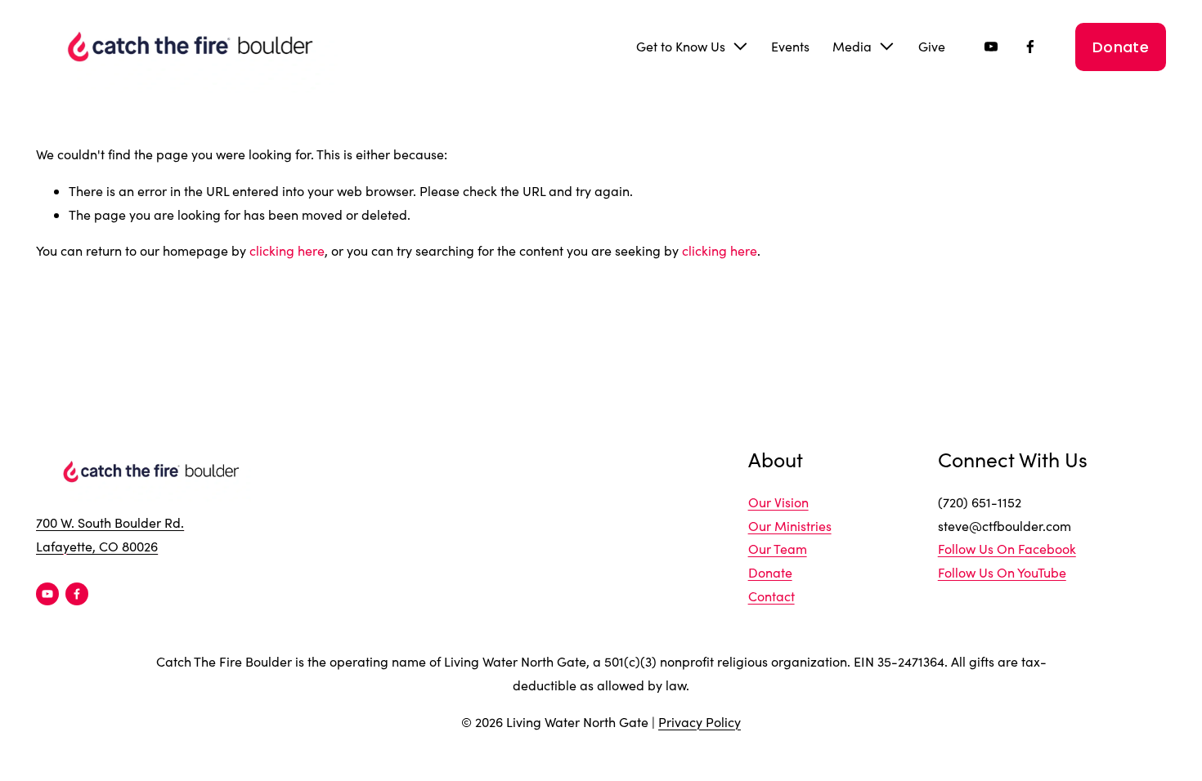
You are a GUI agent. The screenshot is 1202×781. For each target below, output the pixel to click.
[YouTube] (991, 46)
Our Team (777, 548)
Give (931, 46)
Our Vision (778, 502)
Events (790, 46)
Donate (1120, 47)
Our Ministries (790, 525)
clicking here (287, 250)
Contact (771, 596)
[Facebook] (1030, 46)
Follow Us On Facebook (1007, 548)
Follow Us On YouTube (1002, 572)
